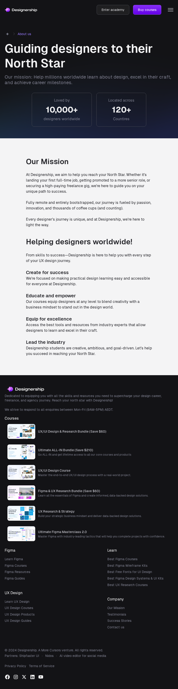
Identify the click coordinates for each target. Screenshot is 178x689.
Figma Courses (16, 565)
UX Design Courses (19, 608)
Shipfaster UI (29, 656)
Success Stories (119, 621)
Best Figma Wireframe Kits (127, 565)
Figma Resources (17, 572)
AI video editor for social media (83, 656)
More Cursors (51, 650)
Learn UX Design (17, 601)
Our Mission (116, 608)
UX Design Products (20, 614)
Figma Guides (15, 578)
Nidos (49, 656)
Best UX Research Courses (127, 585)
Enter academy (113, 10)
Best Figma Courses (122, 559)
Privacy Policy (15, 666)
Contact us (115, 627)
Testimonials (116, 614)
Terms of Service (41, 666)
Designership (27, 650)
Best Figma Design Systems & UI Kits (135, 578)
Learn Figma (14, 559)
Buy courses (147, 10)
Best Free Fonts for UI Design (129, 572)
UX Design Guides (18, 621)
